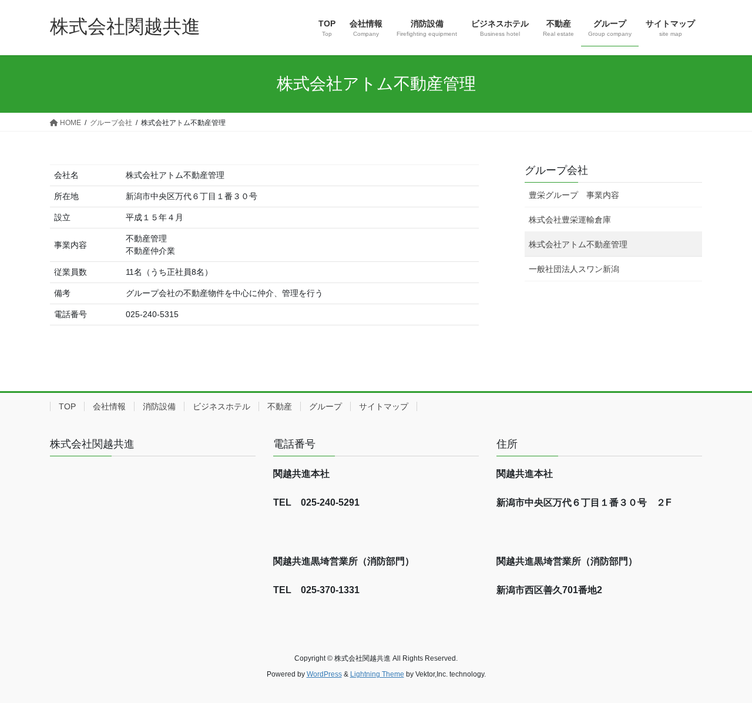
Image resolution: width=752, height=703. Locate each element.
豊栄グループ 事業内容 (574, 195)
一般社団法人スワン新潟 (574, 269)
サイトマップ (383, 406)
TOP (67, 406)
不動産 (279, 406)
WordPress (324, 674)
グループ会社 (556, 170)
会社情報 (109, 406)
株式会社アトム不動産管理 (578, 244)
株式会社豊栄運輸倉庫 (570, 219)
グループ (325, 406)
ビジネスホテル (221, 406)
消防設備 (159, 406)
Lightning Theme (377, 674)
